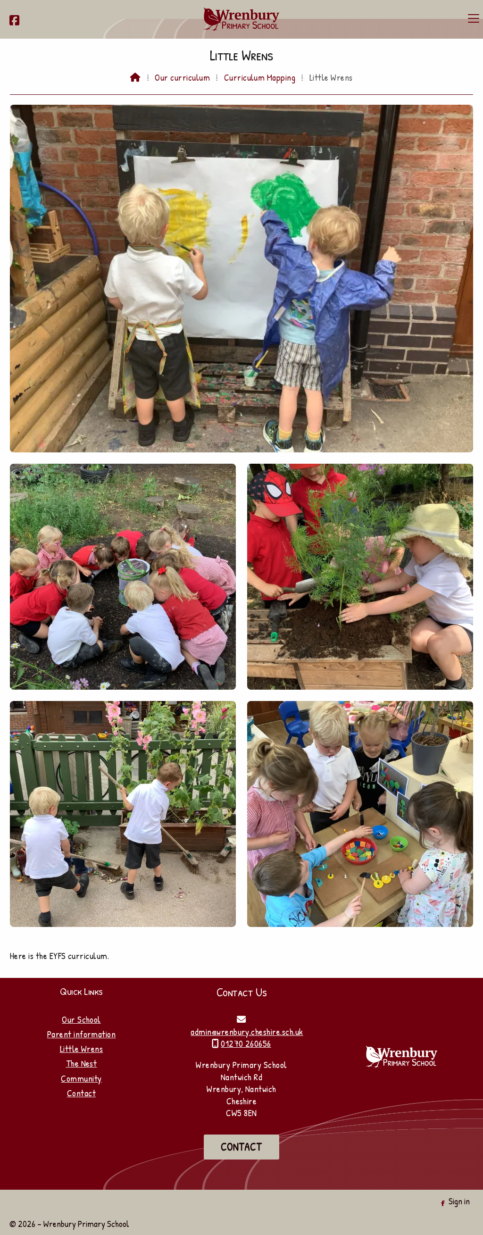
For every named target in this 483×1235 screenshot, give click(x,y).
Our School (81, 1019)
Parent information (81, 1034)
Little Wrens (81, 1049)
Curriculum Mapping (260, 77)
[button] (473, 18)
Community (81, 1078)
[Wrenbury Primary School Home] (241, 19)
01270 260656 (246, 1043)
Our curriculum (182, 77)
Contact (81, 1093)
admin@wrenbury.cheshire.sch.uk (247, 1032)
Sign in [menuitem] (459, 1201)
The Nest (81, 1063)
